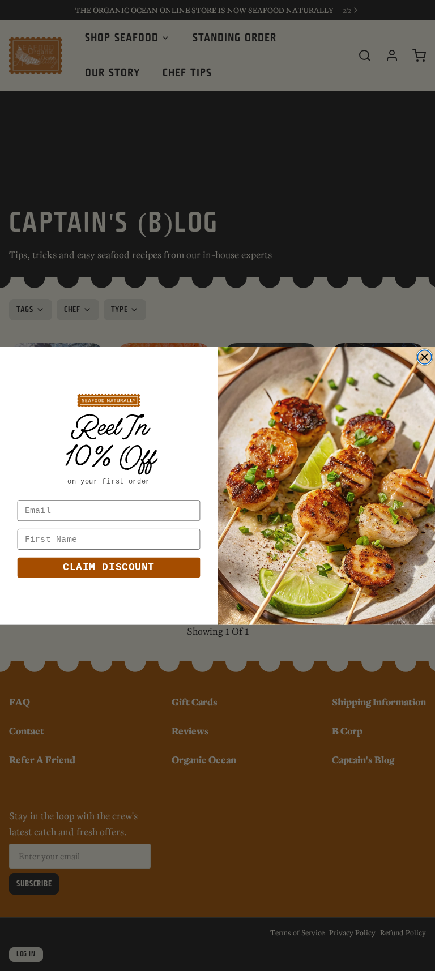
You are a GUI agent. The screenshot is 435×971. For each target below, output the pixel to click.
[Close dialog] (424, 357)
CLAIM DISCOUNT (108, 567)
